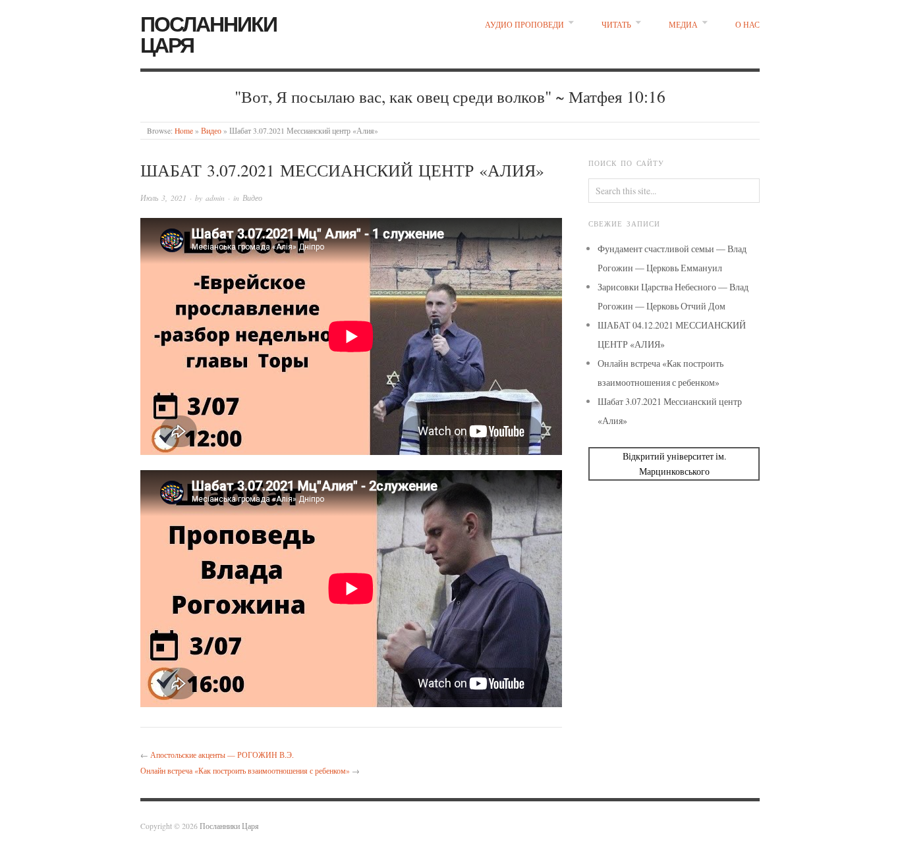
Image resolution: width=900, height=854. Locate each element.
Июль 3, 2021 (163, 198)
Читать (616, 25)
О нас (747, 25)
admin (215, 198)
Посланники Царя (208, 33)
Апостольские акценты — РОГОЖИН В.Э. (222, 755)
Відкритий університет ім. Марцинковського (674, 463)
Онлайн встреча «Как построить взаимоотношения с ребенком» (245, 771)
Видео (211, 131)
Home (184, 131)
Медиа (683, 25)
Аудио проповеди (524, 25)
